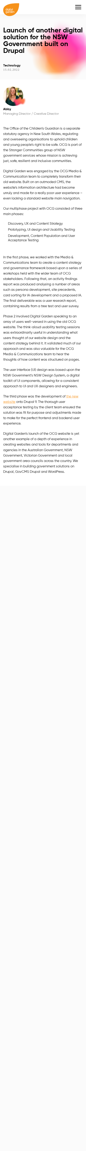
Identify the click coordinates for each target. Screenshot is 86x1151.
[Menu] (78, 7)
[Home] (11, 7)
